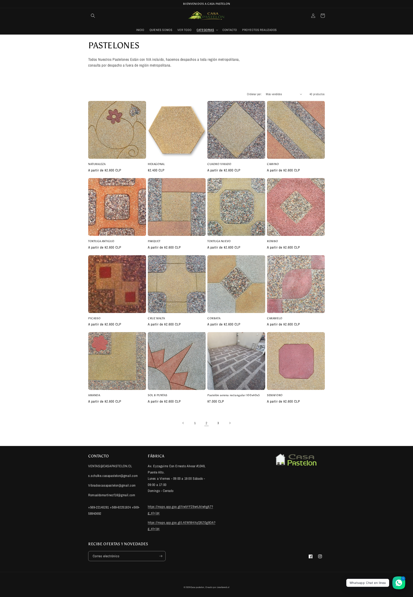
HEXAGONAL (156, 164)
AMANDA (94, 395)
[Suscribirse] (160, 556)
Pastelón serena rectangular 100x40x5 (233, 395)
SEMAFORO (275, 395)
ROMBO (272, 241)
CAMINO (273, 164)
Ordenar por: (254, 94)
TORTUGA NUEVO (219, 241)
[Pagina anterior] (183, 423)
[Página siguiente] (229, 423)
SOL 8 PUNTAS (157, 395)
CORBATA (213, 318)
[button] (93, 15)
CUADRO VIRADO (219, 164)
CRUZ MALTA (156, 318)
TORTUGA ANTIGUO (101, 241)
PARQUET (154, 241)
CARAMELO (274, 318)
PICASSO (94, 318)
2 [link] (206, 423)
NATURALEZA (97, 164)
